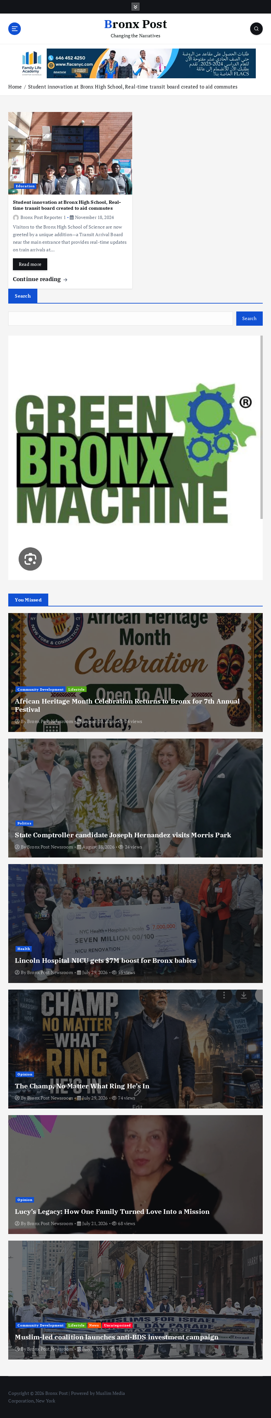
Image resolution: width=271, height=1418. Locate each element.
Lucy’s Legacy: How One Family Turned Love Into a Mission (112, 1211)
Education (25, 186)
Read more (30, 264)
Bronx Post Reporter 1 (43, 217)
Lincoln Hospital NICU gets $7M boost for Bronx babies (105, 960)
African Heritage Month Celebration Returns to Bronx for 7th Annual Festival (127, 705)
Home (15, 86)
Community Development (41, 689)
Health (24, 948)
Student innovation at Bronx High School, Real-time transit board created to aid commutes (133, 86)
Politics (25, 823)
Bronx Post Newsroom (50, 721)
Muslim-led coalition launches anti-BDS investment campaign (116, 1336)
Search (23, 296)
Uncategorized (117, 1325)
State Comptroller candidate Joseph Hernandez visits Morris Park (123, 834)
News (94, 1325)
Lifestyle (76, 689)
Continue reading (37, 279)
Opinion (25, 1074)
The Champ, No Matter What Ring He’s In (82, 1085)
